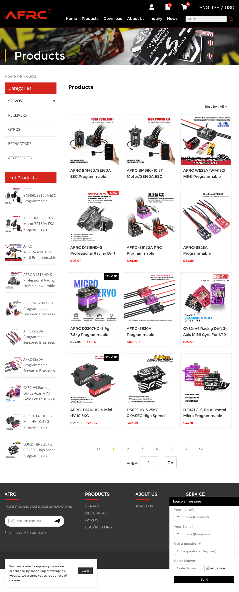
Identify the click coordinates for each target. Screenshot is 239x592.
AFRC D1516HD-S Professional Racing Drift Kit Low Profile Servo (39, 280)
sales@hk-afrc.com (31, 532)
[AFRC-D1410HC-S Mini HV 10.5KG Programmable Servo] (93, 379)
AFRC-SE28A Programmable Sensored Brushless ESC (39, 337)
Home (71, 18)
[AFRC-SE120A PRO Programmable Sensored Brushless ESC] (149, 216)
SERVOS (15, 100)
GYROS (14, 129)
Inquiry (155, 18)
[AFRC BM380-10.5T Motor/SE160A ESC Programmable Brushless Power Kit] (149, 139)
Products (90, 18)
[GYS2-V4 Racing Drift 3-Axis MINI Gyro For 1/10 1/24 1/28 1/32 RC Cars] (206, 298)
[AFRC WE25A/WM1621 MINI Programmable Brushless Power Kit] (206, 139)
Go (170, 462)
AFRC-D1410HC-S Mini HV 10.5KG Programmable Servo (37, 422)
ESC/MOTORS (20, 143)
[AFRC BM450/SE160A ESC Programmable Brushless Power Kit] (93, 139)
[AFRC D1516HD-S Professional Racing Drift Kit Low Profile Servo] (93, 216)
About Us (135, 18)
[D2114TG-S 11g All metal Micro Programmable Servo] (206, 379)
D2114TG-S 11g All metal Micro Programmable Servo (204, 416)
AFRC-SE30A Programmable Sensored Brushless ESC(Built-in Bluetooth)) (39, 365)
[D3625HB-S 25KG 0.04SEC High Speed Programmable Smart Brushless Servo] (149, 379)
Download (113, 18)
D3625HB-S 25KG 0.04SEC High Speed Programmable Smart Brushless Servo (39, 450)
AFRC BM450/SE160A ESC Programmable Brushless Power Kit (39, 195)
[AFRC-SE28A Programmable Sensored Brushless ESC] (206, 216)
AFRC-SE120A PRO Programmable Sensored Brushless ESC (39, 308)
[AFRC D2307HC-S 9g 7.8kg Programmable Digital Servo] (93, 298)
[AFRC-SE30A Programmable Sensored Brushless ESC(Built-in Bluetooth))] (149, 298)
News (172, 18)
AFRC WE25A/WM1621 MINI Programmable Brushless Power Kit (39, 252)
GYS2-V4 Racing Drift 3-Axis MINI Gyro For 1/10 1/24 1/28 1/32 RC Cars (39, 393)
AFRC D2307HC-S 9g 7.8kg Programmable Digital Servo (89, 334)
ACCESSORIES (20, 157)
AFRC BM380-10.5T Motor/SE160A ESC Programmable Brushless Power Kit (39, 224)
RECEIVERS (17, 115)
